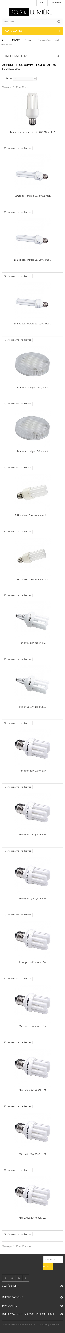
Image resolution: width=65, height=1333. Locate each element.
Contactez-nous (55, 2)
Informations (16, 56)
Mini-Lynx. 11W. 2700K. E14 (33, 643)
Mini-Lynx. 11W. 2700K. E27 (33, 771)
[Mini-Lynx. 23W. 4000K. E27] (32, 1195)
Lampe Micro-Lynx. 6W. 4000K (32, 451)
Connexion (42, 2)
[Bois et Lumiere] (31, 12)
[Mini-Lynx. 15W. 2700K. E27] (32, 876)
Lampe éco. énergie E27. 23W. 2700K (32, 323)
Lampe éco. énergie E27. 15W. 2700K (33, 196)
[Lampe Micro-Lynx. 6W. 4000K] (32, 429)
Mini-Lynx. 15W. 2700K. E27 (32, 898)
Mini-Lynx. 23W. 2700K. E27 (32, 1154)
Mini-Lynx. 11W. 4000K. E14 (32, 707)
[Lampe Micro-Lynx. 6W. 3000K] (32, 365)
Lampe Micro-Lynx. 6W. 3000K (32, 387)
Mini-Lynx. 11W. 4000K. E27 (32, 834)
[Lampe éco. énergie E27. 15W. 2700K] (32, 173)
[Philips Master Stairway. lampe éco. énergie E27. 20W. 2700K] (32, 557)
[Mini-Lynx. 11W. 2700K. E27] (32, 748)
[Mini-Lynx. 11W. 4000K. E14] (32, 684)
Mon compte (9, 1306)
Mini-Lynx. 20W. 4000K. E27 (32, 1090)
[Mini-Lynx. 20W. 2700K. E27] (32, 1004)
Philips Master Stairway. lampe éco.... (32, 515)
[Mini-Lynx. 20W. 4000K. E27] (32, 1068)
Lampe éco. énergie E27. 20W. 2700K (32, 260)
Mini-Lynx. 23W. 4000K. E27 (32, 1218)
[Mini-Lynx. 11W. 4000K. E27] (32, 812)
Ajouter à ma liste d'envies (19, 148)
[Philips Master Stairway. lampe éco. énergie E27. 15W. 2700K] (32, 493)
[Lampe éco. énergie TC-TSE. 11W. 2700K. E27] (32, 110)
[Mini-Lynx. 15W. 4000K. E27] (32, 940)
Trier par (8, 78)
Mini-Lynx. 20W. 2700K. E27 (32, 1026)
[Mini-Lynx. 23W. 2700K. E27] (32, 1131)
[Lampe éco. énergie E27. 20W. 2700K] (32, 237)
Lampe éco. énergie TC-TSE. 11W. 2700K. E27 (32, 132)
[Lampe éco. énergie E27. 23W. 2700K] (32, 301)
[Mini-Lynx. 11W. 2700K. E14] (32, 620)
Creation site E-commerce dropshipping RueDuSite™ (35, 1324)
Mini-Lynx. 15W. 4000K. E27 (32, 962)
